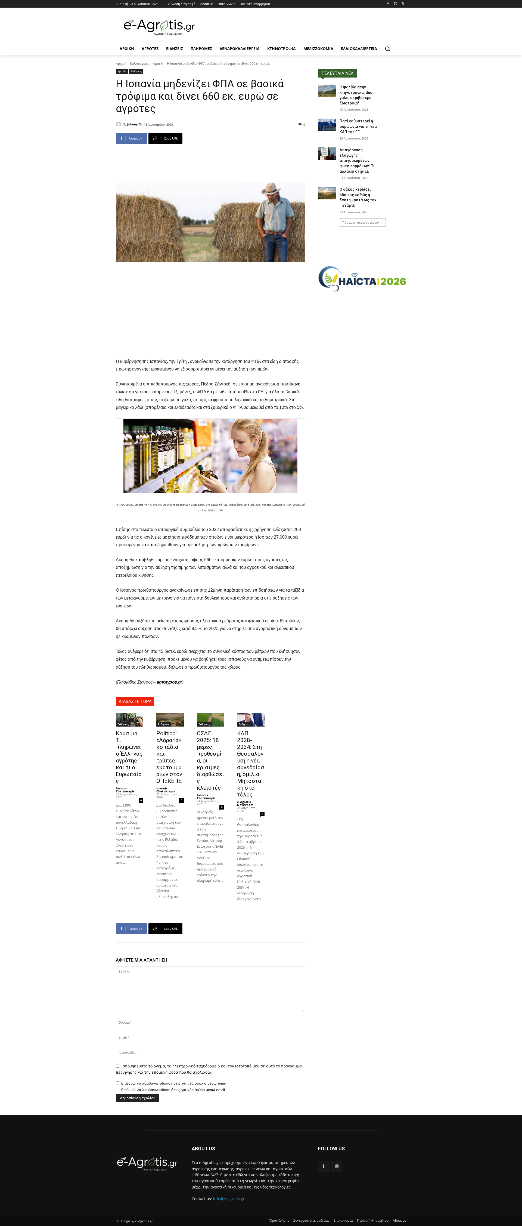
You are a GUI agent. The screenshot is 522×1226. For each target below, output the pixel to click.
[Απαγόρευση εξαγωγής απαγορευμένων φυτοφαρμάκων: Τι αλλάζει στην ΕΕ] (327, 153)
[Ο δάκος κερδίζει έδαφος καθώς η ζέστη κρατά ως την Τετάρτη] (327, 193)
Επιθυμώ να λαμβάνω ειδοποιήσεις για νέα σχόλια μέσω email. (174, 1083)
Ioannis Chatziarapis (125, 789)
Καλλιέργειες (139, 63)
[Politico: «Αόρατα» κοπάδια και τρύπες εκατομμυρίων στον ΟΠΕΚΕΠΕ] (170, 719)
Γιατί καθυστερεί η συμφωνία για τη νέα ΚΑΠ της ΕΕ (358, 126)
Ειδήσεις (136, 71)
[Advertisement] (210, 315)
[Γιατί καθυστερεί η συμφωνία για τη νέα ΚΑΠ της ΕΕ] (327, 125)
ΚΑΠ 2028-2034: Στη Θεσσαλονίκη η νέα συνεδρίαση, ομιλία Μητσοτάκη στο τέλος (250, 764)
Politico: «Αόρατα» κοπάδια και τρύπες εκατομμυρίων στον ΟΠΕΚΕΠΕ (169, 757)
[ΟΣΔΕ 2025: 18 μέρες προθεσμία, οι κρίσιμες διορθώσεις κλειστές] (210, 719)
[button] (387, 48)
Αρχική (121, 63)
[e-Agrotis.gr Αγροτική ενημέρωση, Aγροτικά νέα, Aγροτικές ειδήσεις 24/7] (159, 27)
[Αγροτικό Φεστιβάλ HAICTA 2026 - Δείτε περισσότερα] (362, 276)
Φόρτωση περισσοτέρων (360, 222)
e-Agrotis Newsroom (245, 803)
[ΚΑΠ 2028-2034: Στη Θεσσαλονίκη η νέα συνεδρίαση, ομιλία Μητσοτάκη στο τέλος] (251, 719)
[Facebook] (388, 4)
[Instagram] (395, 4)
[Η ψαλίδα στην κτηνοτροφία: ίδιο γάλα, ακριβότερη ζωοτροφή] (327, 91)
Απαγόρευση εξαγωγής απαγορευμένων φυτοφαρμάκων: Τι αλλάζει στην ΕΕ (357, 160)
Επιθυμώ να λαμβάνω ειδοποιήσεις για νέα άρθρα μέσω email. (173, 1090)
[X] (403, 4)
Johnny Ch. (135, 124)
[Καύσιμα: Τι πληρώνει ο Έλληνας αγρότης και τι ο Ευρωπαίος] (129, 719)
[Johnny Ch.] (119, 124)
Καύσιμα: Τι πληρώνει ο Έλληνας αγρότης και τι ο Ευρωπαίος (129, 757)
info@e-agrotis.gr (229, 1198)
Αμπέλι (158, 63)
